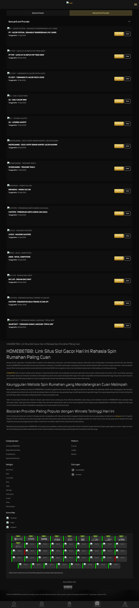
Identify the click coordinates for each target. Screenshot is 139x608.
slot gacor (118, 416)
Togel (7, 486)
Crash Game (10, 494)
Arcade (8, 498)
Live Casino (9, 478)
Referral (73, 454)
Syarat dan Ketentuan (13, 458)
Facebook (13, 518)
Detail (127, 34)
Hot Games (9, 470)
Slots (7, 474)
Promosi (73, 446)
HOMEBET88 (11, 373)
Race (7, 482)
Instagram (13, 527)
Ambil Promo (119, 34)
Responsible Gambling (13, 450)
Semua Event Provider (101, 13)
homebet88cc (80, 470)
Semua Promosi (38, 13)
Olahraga (9, 490)
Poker (8, 502)
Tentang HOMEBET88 (13, 446)
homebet (78, 475)
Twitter (12, 523)
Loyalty (73, 450)
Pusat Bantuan (10, 454)
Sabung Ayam (10, 506)
